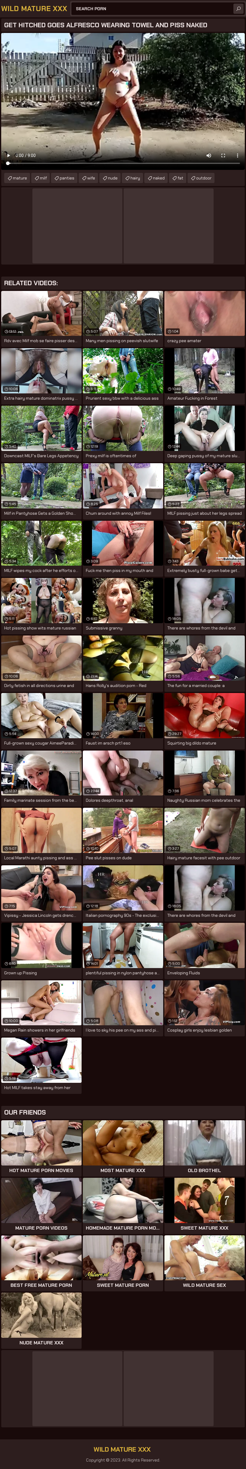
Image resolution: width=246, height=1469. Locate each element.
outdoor (204, 178)
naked (159, 178)
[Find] (238, 9)
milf (43, 178)
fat (180, 178)
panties (67, 178)
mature (20, 178)
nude (113, 178)
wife (91, 178)
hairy (135, 178)
